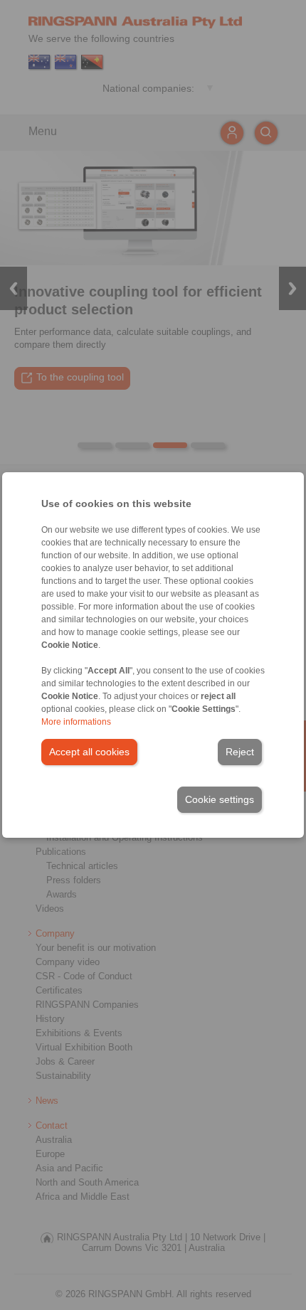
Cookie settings (219, 799)
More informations (76, 722)
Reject (240, 751)
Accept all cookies (89, 751)
